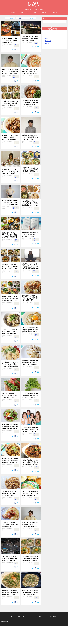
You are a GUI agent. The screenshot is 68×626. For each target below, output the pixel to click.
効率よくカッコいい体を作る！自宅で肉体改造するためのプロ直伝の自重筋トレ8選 (10, 71)
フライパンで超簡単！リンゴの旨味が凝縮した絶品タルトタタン (10, 524)
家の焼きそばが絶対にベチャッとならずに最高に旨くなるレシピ (30, 298)
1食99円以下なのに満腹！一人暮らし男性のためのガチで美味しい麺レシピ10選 (10, 267)
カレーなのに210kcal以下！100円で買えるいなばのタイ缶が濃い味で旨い (30, 493)
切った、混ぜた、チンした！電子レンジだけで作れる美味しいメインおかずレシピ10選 (10, 299)
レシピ (13, 12)
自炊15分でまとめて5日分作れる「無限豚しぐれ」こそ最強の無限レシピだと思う (10, 137)
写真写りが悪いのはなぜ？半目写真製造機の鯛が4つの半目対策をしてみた (30, 137)
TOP (11, 616)
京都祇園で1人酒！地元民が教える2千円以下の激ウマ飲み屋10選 (30, 38)
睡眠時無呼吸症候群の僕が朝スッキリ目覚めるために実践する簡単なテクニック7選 (30, 234)
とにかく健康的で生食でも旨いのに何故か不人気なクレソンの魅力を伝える (30, 395)
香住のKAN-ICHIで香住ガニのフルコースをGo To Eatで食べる (10, 40)
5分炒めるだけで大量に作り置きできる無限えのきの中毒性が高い (10, 493)
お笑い (55, 12)
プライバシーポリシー (37, 616)
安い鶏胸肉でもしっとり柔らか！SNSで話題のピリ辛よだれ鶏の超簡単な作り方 (10, 364)
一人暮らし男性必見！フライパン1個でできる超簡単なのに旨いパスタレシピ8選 (10, 103)
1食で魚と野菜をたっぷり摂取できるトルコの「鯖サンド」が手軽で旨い (10, 395)
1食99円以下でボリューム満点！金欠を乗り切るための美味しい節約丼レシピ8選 (30, 559)
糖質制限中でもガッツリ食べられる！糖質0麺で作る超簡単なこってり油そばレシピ (10, 593)
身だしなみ (44, 12)
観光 (35, 12)
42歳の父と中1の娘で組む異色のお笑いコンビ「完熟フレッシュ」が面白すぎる (30, 525)
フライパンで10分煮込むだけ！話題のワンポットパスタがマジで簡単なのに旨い (10, 331)
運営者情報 (53, 616)
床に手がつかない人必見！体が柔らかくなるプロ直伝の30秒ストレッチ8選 (30, 266)
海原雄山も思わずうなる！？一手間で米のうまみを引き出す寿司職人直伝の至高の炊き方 (10, 171)
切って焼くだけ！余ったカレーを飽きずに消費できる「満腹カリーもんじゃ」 (30, 593)
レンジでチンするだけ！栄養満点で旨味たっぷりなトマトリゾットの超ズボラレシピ (30, 71)
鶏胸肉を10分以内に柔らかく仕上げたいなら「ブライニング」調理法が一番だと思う (30, 363)
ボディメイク (24, 12)
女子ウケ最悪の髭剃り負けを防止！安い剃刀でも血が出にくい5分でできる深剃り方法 (30, 429)
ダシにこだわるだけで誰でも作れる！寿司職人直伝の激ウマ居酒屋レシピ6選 (30, 169)
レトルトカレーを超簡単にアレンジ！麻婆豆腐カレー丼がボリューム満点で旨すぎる (10, 461)
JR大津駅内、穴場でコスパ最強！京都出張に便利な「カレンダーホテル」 (10, 558)
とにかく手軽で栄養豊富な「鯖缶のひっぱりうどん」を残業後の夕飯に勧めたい (30, 103)
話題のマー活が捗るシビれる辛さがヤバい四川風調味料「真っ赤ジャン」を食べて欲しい (10, 427)
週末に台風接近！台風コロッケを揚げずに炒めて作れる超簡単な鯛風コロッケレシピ (30, 462)
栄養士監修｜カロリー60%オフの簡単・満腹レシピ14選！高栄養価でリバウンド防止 (10, 235)
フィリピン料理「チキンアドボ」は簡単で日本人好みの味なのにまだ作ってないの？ (30, 330)
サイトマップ (20, 616)
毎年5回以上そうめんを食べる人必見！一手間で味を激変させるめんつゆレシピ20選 (30, 203)
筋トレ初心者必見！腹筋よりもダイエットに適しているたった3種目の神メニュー (10, 203)
